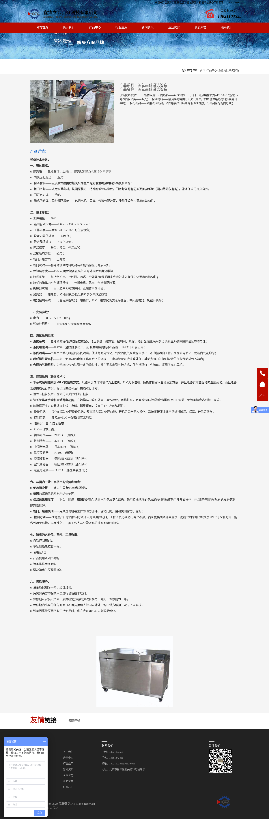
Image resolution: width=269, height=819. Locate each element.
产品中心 (95, 27)
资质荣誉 (200, 27)
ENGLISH (234, 2)
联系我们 (227, 27)
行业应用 (121, 27)
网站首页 (42, 27)
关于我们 (68, 27)
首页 (202, 70)
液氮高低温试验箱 (228, 70)
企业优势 (174, 27)
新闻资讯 (148, 27)
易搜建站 (74, 720)
